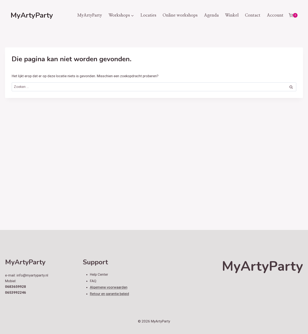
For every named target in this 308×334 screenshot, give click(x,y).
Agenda (211, 15)
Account (275, 15)
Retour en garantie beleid (109, 294)
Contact (252, 15)
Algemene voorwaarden (108, 287)
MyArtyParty (89, 15)
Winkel (232, 15)
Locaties (148, 15)
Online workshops (180, 15)
